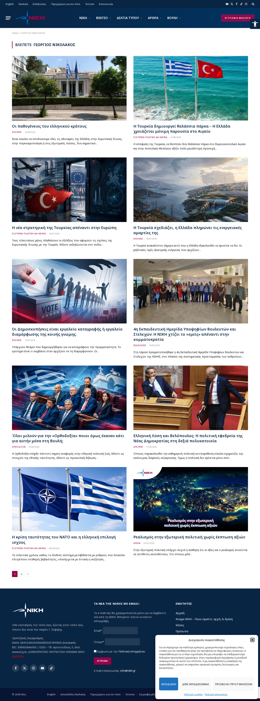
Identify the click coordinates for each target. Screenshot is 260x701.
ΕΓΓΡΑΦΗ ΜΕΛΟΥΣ (238, 18)
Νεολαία (23, 4)
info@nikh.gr (128, 670)
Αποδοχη (168, 684)
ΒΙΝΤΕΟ (102, 18)
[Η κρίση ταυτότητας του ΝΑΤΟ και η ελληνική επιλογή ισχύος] (69, 499)
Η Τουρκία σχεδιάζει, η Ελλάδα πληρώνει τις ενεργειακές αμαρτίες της (187, 230)
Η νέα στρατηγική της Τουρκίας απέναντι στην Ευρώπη (64, 227)
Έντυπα (89, 4)
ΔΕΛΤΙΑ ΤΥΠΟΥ (128, 18)
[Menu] (8, 18)
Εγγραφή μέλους (149, 694)
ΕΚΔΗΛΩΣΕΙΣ (139, 345)
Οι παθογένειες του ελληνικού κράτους (49, 126)
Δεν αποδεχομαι (195, 684)
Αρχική (180, 613)
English (10, 4)
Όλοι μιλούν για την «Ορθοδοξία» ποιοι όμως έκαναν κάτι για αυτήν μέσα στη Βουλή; (68, 438)
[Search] (252, 4)
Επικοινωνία (106, 4)
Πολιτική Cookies (193, 694)
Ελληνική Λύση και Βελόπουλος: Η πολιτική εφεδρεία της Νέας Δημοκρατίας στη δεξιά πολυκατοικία (188, 438)
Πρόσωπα (182, 631)
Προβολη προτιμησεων (233, 684)
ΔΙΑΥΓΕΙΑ (18, 656)
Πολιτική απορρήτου (216, 694)
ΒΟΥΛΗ (172, 18)
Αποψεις (17, 132)
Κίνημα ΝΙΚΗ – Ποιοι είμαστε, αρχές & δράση (204, 619)
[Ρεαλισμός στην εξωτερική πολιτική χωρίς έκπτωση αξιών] (190, 499)
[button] (255, 24)
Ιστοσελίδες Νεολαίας (73, 694)
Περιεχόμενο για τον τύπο (65, 4)
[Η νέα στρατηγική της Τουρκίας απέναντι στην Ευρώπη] (69, 189)
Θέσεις (180, 625)
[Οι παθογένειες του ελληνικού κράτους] (69, 88)
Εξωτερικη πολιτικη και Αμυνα (150, 137)
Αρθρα (137, 543)
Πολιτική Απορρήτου (132, 651)
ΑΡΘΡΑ (153, 18)
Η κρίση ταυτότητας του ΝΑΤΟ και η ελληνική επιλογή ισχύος (64, 539)
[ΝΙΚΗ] (29, 18)
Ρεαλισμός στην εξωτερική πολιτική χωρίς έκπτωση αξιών (189, 537)
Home (15, 33)
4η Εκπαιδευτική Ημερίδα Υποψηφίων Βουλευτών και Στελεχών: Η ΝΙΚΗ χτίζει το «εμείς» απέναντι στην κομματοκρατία (184, 334)
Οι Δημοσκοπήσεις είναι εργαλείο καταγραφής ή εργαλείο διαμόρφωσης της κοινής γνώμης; (67, 332)
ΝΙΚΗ (83, 18)
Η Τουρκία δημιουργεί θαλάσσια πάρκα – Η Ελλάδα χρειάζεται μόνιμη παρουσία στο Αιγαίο (181, 129)
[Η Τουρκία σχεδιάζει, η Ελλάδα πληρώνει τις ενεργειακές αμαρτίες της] (190, 189)
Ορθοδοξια (19, 447)
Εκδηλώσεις (39, 4)
